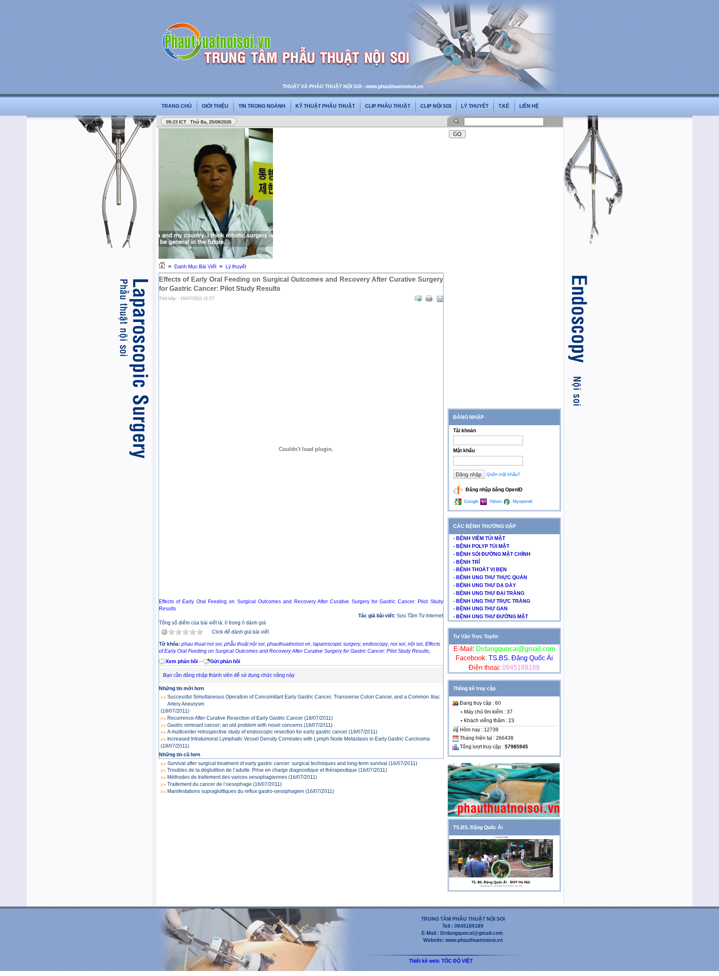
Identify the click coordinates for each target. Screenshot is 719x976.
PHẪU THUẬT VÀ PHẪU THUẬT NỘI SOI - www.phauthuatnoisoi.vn (314, 86)
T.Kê (503, 106)
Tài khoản (464, 431)
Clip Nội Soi (435, 106)
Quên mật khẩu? (503, 474)
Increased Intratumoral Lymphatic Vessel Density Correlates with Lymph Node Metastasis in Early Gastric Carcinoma (298, 739)
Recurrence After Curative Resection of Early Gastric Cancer (235, 718)
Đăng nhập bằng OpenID (493, 490)
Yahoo (495, 501)
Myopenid (521, 501)
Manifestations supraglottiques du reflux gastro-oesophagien (235, 791)
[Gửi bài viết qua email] (418, 298)
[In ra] (429, 298)
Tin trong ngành (261, 106)
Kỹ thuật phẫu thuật (325, 106)
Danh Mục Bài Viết (195, 267)
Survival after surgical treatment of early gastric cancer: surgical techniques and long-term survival (277, 763)
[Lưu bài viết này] (439, 298)
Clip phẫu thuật (387, 106)
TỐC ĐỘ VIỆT (457, 961)
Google (471, 501)
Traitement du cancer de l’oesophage (209, 784)
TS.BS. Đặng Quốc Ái (520, 657)
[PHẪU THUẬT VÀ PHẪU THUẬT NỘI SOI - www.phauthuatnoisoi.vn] (218, 31)
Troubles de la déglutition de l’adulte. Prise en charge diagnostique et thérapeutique (262, 770)
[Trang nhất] (162, 267)
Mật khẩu (464, 450)
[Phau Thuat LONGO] (504, 815)
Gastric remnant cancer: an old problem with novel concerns (234, 725)
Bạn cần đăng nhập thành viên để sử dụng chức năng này (229, 675)
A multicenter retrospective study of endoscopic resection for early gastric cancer (257, 732)
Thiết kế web (424, 961)
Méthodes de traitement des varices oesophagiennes (227, 777)
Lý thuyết (474, 106)
